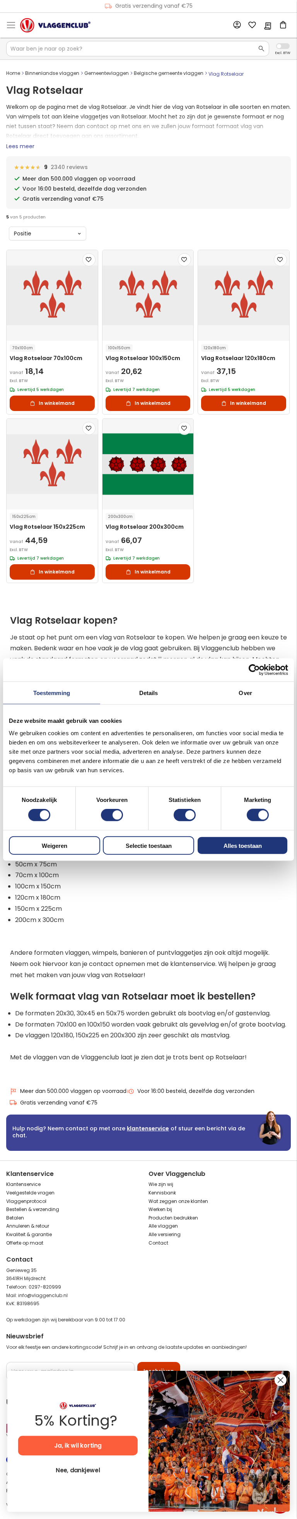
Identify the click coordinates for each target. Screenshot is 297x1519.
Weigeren (54, 845)
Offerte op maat (24, 1243)
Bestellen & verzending (32, 1209)
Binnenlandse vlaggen (52, 73)
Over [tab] (245, 693)
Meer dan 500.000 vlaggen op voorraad (73, 1091)
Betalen (15, 1218)
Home (13, 73)
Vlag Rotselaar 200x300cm (145, 527)
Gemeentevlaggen (106, 73)
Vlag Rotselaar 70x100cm (46, 358)
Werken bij (160, 1209)
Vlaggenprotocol (26, 1201)
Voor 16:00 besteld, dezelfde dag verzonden (195, 1091)
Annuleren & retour (27, 1226)
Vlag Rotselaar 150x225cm (47, 527)
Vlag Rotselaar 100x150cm (143, 358)
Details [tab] (148, 693)
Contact (158, 1243)
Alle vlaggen (163, 1226)
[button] (89, 259)
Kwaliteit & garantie (29, 1234)
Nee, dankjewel (78, 1471)
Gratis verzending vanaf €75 (154, 6)
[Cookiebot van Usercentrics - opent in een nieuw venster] (254, 670)
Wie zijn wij (160, 1184)
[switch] (112, 816)
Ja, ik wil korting (78, 1445)
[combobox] (137, 48)
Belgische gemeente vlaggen (168, 73)
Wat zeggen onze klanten (178, 1201)
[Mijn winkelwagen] (283, 25)
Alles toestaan (243, 845)
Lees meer (20, 146)
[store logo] (55, 25)
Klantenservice (23, 1184)
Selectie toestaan (149, 845)
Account (236, 25)
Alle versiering (164, 1234)
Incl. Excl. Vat (283, 46)
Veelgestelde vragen (30, 1192)
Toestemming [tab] (51, 693)
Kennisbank (162, 1192)
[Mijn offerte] (267, 26)
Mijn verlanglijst (252, 25)
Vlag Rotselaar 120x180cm (238, 358)
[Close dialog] (280, 1380)
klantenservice (148, 1128)
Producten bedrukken (173, 1218)
